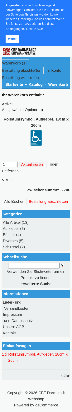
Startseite (14, 84)
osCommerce (46, 405)
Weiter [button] (12, 38)
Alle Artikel (12, 222)
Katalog (36, 84)
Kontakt (9, 333)
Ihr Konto (53, 70)
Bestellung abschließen (21, 70)
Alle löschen (14, 201)
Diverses (10, 241)
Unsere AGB (13, 327)
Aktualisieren (32, 164)
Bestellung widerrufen (20, 78)
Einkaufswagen (17, 346)
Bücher (9, 235)
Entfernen (10, 171)
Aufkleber (11, 228)
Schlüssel (11, 247)
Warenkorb (58, 84)
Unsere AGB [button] (34, 29)
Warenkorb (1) (14, 63)
